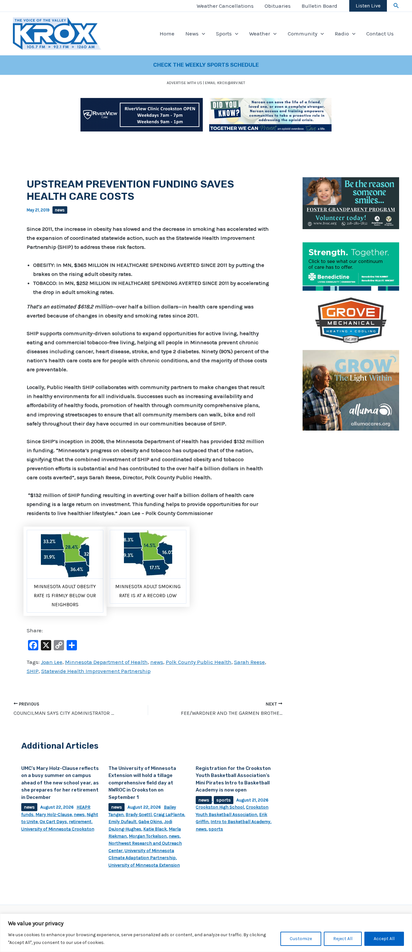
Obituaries (278, 6)
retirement (80, 821)
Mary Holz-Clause (53, 814)
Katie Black (155, 829)
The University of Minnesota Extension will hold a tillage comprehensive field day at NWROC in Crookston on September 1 (142, 782)
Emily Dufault (122, 821)
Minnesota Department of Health (106, 662)
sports (223, 800)
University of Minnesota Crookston (57, 829)
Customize (301, 938)
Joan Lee (51, 662)
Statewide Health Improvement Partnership (96, 671)
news (60, 210)
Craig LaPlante (169, 814)
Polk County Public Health (198, 662)
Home (167, 33)
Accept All (384, 938)
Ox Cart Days (53, 821)
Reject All (342, 938)
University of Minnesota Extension (144, 865)
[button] (396, 6)
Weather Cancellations (225, 6)
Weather (259, 33)
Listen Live (368, 6)
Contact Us (380, 33)
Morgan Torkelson (148, 836)
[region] (206, 933)
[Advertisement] (351, 534)
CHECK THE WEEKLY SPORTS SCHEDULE (206, 65)
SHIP (33, 671)
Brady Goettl (139, 814)
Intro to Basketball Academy (240, 821)
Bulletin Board (319, 6)
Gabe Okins (150, 821)
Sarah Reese (249, 662)
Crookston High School (220, 807)
